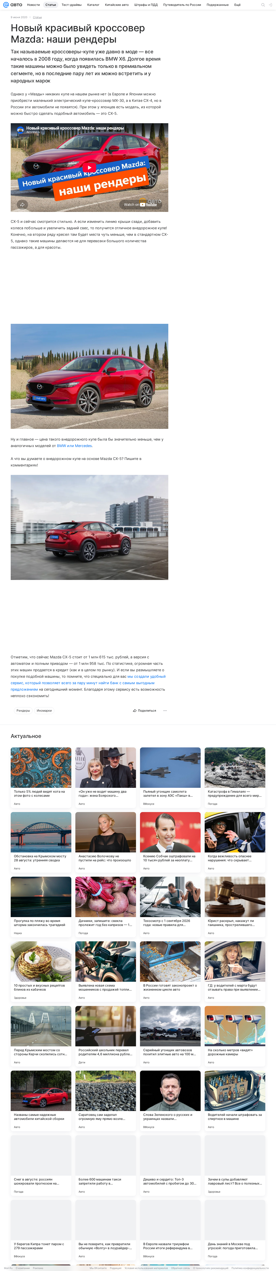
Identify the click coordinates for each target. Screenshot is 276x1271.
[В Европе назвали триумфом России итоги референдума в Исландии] (170, 1230)
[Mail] (6, 5)
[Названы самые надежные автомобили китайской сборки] (41, 1101)
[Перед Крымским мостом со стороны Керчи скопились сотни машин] (41, 1036)
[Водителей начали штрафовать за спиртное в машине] (235, 1101)
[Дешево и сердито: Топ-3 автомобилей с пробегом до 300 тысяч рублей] (170, 1165)
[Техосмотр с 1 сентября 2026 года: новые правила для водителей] (170, 907)
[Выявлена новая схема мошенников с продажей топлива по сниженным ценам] (105, 971)
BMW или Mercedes (74, 446)
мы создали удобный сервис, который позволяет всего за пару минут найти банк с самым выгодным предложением (88, 682)
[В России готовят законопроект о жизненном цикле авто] (170, 971)
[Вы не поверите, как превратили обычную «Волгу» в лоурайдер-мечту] (105, 1230)
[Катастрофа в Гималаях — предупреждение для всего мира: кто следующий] (235, 777)
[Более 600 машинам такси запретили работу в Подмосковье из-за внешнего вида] (105, 1165)
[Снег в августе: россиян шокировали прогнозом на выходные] (41, 1165)
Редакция (115, 1268)
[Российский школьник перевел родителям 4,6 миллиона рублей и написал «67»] (105, 1036)
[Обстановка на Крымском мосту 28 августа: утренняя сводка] (41, 842)
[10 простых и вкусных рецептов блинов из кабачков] (41, 971)
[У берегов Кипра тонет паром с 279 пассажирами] (41, 1230)
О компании (23, 1268)
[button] (89, 377)
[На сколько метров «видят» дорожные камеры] (235, 1036)
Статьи (37, 17)
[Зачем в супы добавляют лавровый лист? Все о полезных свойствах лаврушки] (235, 1165)
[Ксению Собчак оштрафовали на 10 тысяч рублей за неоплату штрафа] (170, 842)
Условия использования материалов (146, 1268)
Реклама (38, 1268)
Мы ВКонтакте (98, 1268)
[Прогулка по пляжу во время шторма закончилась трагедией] (41, 907)
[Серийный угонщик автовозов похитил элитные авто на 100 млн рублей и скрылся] (170, 1036)
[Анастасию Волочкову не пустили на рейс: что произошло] (105, 842)
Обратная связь (180, 1268)
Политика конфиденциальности (250, 1268)
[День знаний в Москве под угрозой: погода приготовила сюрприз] (235, 1230)
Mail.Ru (8, 1268)
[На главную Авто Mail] (15, 5)
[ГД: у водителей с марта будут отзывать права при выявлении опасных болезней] (235, 971)
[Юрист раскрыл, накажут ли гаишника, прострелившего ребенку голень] (235, 907)
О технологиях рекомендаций (210, 1268)
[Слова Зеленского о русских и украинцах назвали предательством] (170, 1101)
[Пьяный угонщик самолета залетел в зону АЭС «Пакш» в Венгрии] (170, 777)
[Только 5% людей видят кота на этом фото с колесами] (41, 777)
